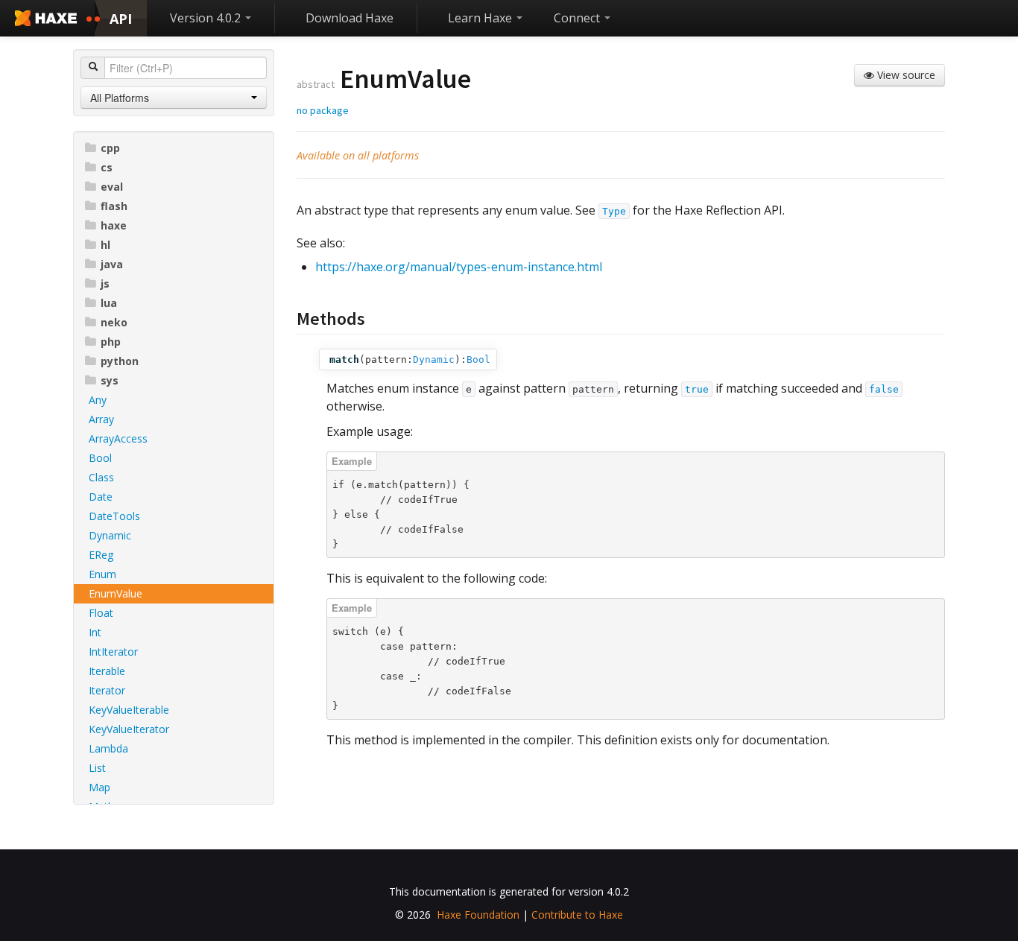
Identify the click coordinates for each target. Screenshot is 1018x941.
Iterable (107, 671)
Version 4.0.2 (207, 18)
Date (101, 496)
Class (101, 477)
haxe (114, 225)
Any (98, 400)
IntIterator (113, 651)
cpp (110, 148)
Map (99, 787)
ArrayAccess (118, 438)
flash (114, 206)
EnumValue (115, 593)
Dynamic (110, 535)
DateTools (114, 516)
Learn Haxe (481, 18)
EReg (101, 555)
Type (614, 211)
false (884, 389)
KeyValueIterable (129, 710)
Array (101, 419)
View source (904, 75)
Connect (578, 18)
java (112, 264)
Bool (100, 458)
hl (105, 245)
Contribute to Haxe (577, 914)
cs (107, 167)
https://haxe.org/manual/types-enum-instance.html (458, 267)
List (97, 768)
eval (112, 187)
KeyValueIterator (129, 729)
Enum (102, 574)
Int (95, 632)
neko (114, 322)
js (105, 283)
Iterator (107, 690)
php (111, 342)
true (697, 389)
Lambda (108, 748)
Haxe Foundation (478, 914)
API (121, 19)
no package (323, 110)
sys (109, 380)
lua (109, 303)
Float (101, 613)
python (120, 361)
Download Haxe (349, 18)
